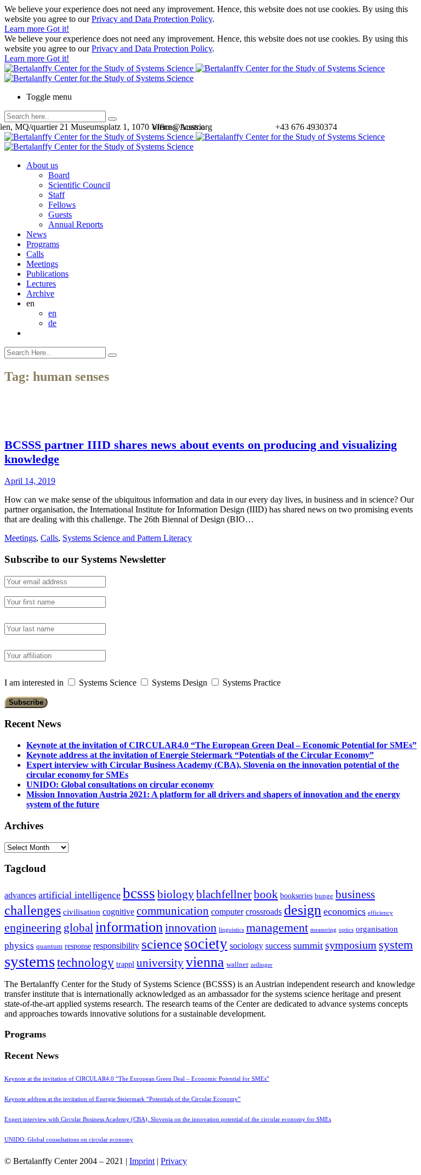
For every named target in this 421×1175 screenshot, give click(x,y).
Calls (35, 254)
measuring (323, 930)
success (278, 945)
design (302, 910)
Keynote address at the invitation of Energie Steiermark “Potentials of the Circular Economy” (200, 755)
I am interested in (34, 682)
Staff (56, 194)
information (129, 927)
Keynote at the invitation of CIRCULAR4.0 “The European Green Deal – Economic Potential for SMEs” (221, 745)
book (266, 894)
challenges (32, 910)
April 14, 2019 (29, 481)
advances (20, 895)
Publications (47, 273)
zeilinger (261, 965)
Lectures (41, 283)
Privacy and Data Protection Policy (152, 19)
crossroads (264, 911)
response (78, 946)
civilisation (81, 912)
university (160, 962)
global (78, 927)
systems (29, 961)
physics (19, 945)
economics (344, 911)
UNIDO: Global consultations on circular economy (120, 784)
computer (227, 911)
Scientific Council (79, 185)
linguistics (231, 930)
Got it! (58, 28)
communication (172, 910)
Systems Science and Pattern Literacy (127, 538)
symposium (351, 945)
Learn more (25, 28)
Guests (60, 214)
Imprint (142, 1161)
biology (175, 894)
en (52, 313)
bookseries (296, 896)
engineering (32, 927)
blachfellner (224, 894)
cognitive (118, 911)
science (161, 944)
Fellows (62, 204)
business (355, 894)
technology (85, 962)
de (52, 323)
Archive (40, 293)
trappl (125, 964)
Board (59, 175)
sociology (246, 945)
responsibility (116, 945)
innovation (191, 927)
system (396, 944)
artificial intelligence (79, 894)
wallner (237, 964)
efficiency (380, 913)
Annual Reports (75, 224)
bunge (324, 896)
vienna (205, 962)
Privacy (174, 1161)
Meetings (42, 264)
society (205, 944)
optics (346, 930)
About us (42, 165)
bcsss (139, 893)
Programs (42, 244)
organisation (377, 929)
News (36, 234)
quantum (49, 946)
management (277, 927)
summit (308, 945)
